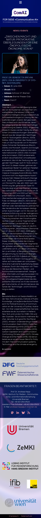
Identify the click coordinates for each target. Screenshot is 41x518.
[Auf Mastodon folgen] (12, 412)
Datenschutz (26, 516)
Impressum (14, 516)
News (16, 31)
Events (24, 31)
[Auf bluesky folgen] (23, 412)
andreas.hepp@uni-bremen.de (23, 407)
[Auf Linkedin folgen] (17, 412)
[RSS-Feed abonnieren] (28, 412)
